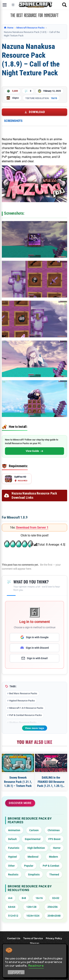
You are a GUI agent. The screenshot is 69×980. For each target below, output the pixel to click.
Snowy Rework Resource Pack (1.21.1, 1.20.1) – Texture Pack (18, 782)
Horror (57, 847)
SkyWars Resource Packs (22, 722)
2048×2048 (54, 915)
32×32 (55, 898)
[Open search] (64, 5)
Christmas (54, 830)
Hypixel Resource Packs (22, 700)
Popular (28, 865)
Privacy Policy (54, 938)
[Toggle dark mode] (13, 4)
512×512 (13, 915)
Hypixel (12, 856)
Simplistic (34, 874)
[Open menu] (4, 5)
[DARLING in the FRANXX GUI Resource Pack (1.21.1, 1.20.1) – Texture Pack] (51, 763)
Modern (53, 856)
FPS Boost (54, 839)
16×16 (39, 898)
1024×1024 (32, 915)
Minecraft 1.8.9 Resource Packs (26, 708)
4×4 (10, 898)
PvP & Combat (51, 865)
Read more (36, 965)
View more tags (34, 728)
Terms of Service (33, 938)
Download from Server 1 (32, 527)
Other (11, 865)
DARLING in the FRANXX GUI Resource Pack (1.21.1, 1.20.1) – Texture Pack (51, 782)
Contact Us (13, 938)
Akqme (15, 97)
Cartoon (34, 830)
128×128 (31, 906)
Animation (14, 830)
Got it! (16, 972)
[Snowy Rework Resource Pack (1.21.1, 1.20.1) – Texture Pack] (18, 763)
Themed (54, 874)
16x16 (54, 98)
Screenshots (13, 121)
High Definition (36, 847)
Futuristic (13, 847)
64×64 (11, 906)
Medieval (33, 856)
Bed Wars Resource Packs (23, 693)
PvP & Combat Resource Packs (25, 715)
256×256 (52, 906)
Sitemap (34, 943)
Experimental (32, 839)
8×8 (24, 898)
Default (12, 839)
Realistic (13, 874)
